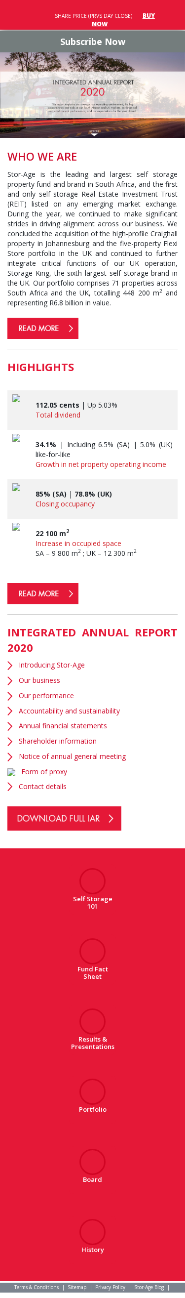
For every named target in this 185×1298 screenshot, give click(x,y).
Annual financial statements (63, 725)
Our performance (46, 695)
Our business (39, 680)
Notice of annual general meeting (72, 756)
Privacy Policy (110, 1287)
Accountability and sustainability (69, 710)
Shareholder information (58, 741)
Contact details (43, 786)
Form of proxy (44, 771)
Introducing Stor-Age (52, 665)
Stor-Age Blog (149, 1287)
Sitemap (77, 1287)
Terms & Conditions (36, 1287)
